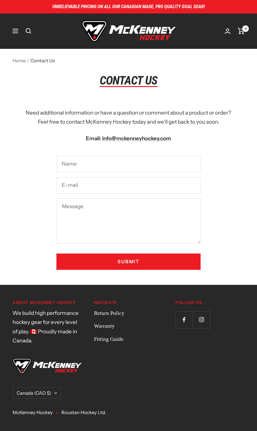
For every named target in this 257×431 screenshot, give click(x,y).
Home (19, 61)
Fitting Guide (108, 339)
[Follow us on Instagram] (201, 319)
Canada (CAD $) (34, 393)
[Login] (227, 31)
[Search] (28, 31)
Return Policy (109, 313)
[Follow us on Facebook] (184, 319)
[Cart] (241, 31)
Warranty (104, 326)
